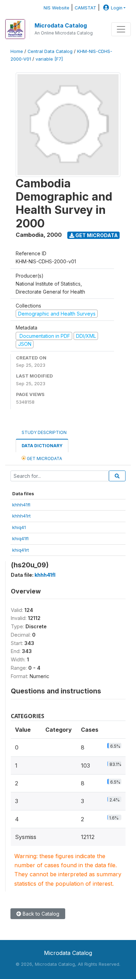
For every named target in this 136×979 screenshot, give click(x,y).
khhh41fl (21, 504)
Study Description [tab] (44, 432)
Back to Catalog (40, 914)
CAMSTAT (85, 7)
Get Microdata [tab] (44, 458)
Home (16, 51)
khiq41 (19, 527)
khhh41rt (21, 516)
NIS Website (56, 7)
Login (116, 7)
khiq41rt (20, 550)
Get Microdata (96, 235)
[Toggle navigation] (121, 29)
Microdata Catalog (61, 25)
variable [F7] (49, 59)
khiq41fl (20, 538)
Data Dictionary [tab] (42, 445)
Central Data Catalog (50, 51)
